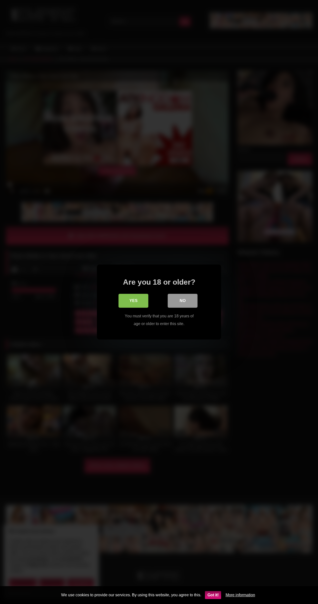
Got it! (213, 595)
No (183, 301)
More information (240, 595)
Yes (133, 301)
